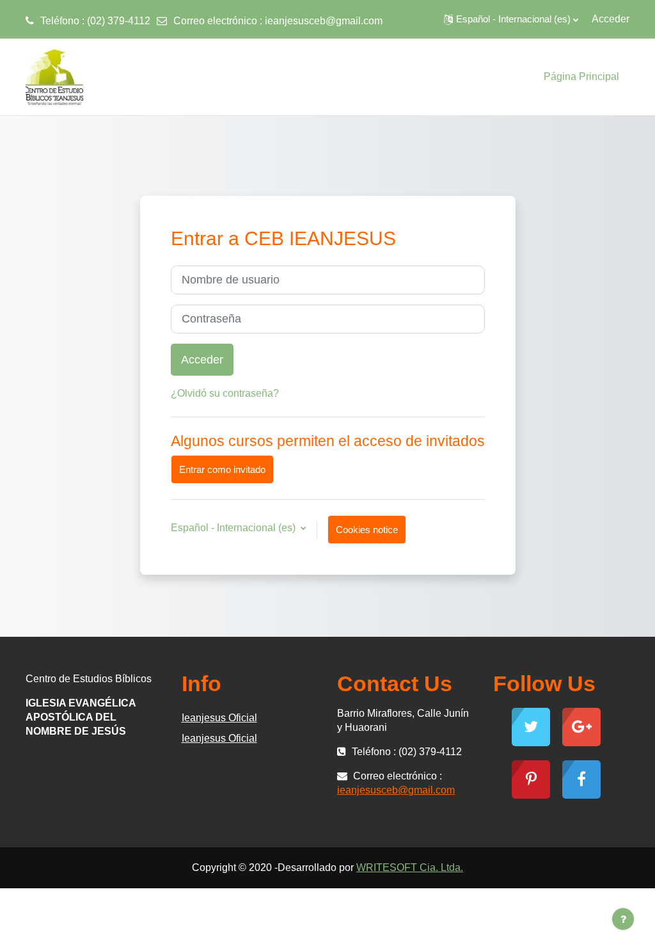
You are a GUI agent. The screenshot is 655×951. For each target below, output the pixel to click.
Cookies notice (367, 529)
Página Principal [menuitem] (581, 76)
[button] (511, 19)
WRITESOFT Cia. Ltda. (409, 867)
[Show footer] (623, 919)
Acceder (610, 18)
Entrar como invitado (222, 469)
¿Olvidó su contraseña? (225, 393)
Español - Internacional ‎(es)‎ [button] (234, 527)
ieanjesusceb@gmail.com (324, 20)
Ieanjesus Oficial (219, 717)
